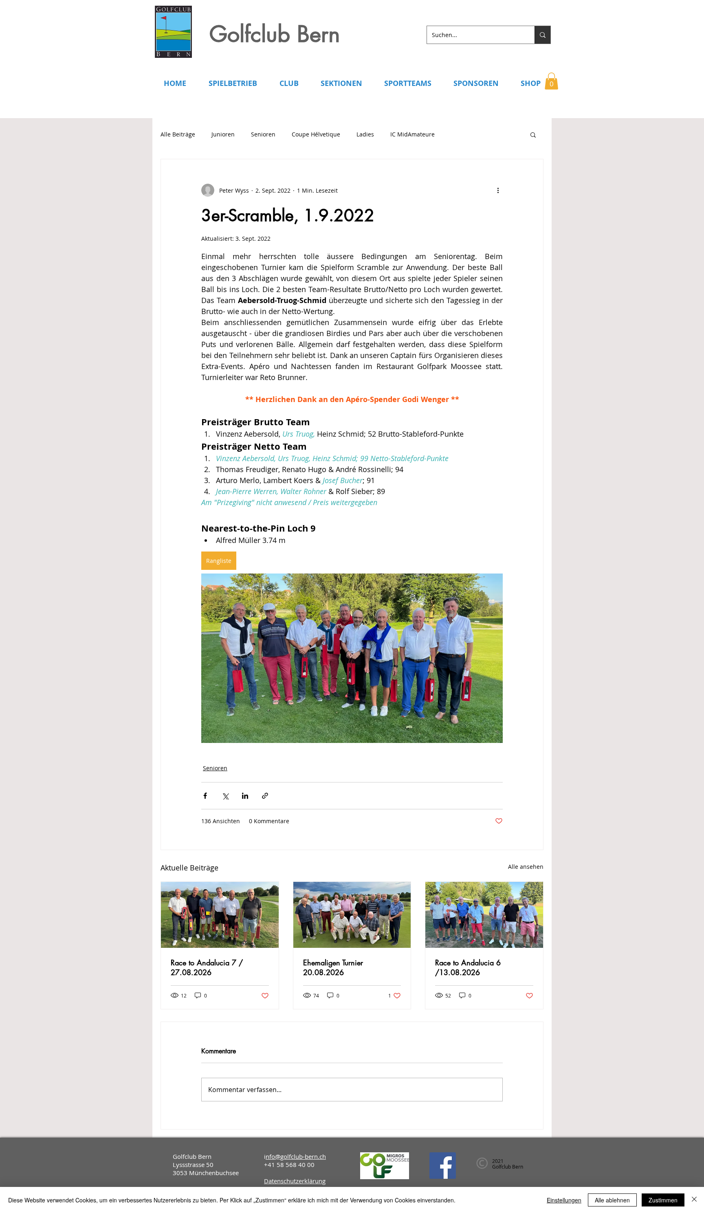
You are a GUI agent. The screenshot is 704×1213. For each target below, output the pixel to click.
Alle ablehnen (612, 1200)
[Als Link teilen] (265, 796)
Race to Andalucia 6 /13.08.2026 (468, 967)
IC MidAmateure (412, 134)
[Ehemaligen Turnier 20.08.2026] (352, 915)
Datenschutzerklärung (295, 1181)
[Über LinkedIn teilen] (245, 796)
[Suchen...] (542, 35)
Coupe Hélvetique (316, 134)
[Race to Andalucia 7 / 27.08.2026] (220, 915)
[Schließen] (694, 1199)
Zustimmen (663, 1200)
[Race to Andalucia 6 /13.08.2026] (484, 915)
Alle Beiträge (178, 134)
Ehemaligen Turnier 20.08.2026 (333, 967)
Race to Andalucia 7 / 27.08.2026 (207, 967)
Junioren (223, 134)
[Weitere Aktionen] (498, 190)
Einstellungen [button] (564, 1200)
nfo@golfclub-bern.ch (296, 1156)
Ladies (365, 134)
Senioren (263, 134)
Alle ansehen (525, 866)
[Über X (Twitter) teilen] (225, 796)
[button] (551, 81)
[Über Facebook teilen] (205, 796)
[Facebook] (442, 1165)
